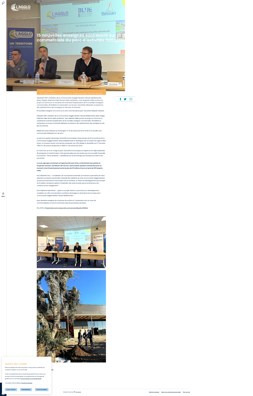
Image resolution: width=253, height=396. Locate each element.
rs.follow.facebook (78, 392)
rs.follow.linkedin (90, 392)
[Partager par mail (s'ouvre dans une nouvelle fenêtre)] (131, 99)
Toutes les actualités (46, 370)
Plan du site (186, 392)
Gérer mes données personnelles (171, 392)
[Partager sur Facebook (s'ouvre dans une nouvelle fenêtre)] (120, 99)
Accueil (22, 6)
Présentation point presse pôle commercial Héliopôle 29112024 (66, 208)
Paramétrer (26, 389)
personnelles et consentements (31, 379)
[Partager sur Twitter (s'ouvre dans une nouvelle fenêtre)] (125, 99)
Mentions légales (154, 392)
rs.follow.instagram (85, 392)
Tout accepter (41, 389)
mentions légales (26, 383)
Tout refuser (11, 389)
